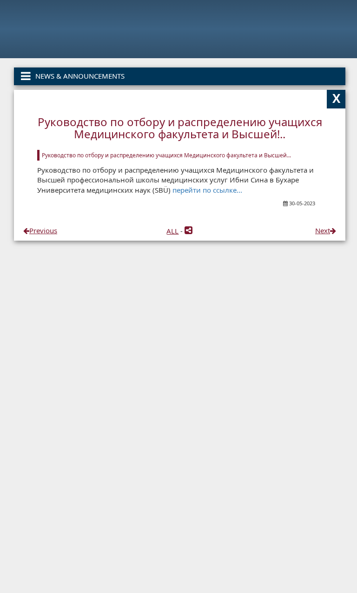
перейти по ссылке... (207, 190)
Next (322, 230)
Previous (43, 230)
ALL (172, 231)
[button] (188, 231)
